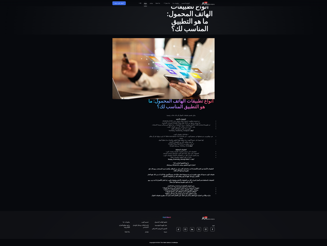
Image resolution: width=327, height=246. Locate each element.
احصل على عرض (119, 3)
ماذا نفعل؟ (167, 3)
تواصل (151, 3)
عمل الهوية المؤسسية (161, 225)
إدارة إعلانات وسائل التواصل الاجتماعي (141, 226)
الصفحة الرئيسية (186, 3)
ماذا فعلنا (158, 3)
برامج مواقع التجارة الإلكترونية (124, 226)
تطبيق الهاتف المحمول (161, 222)
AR (140, 3)
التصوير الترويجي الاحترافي (159, 228)
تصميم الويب (145, 222)
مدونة (145, 3)
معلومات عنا (176, 3)
